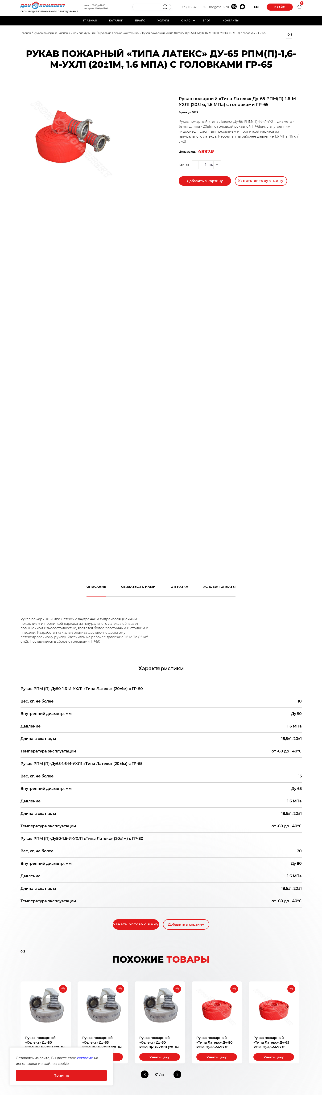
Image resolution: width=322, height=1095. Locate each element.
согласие (85, 1058)
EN (256, 7)
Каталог (116, 20)
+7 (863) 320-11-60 (194, 7)
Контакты (231, 20)
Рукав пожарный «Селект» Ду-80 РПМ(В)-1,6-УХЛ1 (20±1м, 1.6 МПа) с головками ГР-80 (45, 1047)
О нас (185, 20)
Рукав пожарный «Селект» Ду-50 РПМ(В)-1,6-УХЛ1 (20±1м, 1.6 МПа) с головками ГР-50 (159, 1047)
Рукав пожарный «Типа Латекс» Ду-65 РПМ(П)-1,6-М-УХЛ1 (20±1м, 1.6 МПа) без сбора (271, 1047)
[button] (145, 1074)
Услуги (163, 20)
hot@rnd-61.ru (219, 7)
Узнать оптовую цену (260, 181)
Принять (61, 1075)
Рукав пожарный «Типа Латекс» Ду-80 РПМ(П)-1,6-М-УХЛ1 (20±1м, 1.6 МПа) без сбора (214, 1047)
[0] (299, 7)
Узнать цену (159, 1057)
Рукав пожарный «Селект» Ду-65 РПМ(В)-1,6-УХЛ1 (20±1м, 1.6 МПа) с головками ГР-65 (102, 1047)
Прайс (279, 7)
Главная (90, 20)
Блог (207, 20)
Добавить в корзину (205, 181)
